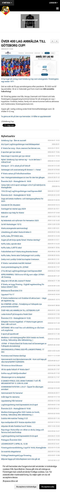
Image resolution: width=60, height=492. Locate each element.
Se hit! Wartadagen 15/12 (11, 224)
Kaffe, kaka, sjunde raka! (11, 244)
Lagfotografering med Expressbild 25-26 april (19, 436)
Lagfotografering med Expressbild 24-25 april (19, 405)
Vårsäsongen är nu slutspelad (13, 377)
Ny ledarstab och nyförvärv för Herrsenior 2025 (20, 220)
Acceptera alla (47, 487)
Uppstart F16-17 (7, 295)
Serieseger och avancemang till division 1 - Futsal (21, 170)
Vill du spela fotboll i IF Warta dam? (15, 369)
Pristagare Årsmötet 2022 (11, 440)
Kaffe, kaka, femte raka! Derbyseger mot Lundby (20, 255)
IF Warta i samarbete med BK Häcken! (16, 263)
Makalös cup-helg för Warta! (12, 213)
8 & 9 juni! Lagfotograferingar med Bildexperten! (20, 144)
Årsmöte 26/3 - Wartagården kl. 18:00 (16, 181)
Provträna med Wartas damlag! (13, 356)
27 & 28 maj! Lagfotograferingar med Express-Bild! (21, 271)
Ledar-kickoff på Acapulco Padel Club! (16, 314)
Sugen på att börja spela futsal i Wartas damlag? (20, 240)
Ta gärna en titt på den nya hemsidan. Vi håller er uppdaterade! (26, 116)
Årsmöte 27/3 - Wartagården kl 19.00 (16, 318)
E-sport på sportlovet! (10, 334)
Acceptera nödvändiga (26, 487)
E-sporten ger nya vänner (11, 152)
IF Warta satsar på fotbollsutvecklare (16, 174)
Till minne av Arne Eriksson (11, 366)
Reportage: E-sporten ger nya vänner (15, 156)
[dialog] (30, 476)
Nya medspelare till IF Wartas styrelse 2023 (18, 422)
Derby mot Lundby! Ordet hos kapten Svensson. (20, 259)
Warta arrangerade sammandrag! (14, 228)
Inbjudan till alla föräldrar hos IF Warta (16, 426)
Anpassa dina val (10, 481)
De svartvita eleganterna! (11, 452)
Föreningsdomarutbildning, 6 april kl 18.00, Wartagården (23, 448)
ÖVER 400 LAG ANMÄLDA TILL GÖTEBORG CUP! (20, 310)
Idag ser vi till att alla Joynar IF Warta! (16, 281)
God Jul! (4, 217)
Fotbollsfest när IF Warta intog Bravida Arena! (19, 252)
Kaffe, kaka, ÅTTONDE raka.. (12, 236)
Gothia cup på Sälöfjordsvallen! (13, 373)
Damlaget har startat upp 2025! (13, 209)
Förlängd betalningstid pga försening (16, 455)
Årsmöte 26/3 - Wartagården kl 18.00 (16, 195)
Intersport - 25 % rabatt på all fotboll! (15, 166)
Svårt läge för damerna (10, 397)
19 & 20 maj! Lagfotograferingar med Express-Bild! (21, 191)
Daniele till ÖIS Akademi (10, 205)
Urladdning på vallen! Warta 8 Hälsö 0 (16, 232)
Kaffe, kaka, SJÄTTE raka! (11, 248)
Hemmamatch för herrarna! (12, 393)
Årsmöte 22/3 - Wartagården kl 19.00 (16, 409)
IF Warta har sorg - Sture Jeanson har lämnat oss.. (21, 148)
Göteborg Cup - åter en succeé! (13, 140)
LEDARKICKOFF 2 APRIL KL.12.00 (14, 444)
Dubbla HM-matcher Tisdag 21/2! (14, 418)
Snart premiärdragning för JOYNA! (14, 267)
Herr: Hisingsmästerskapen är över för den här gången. (23, 177)
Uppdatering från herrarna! (11, 401)
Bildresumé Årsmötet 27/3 (11, 291)
